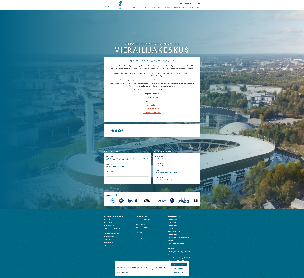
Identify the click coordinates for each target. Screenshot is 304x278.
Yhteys (171, 249)
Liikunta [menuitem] (177, 8)
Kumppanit (110, 195)
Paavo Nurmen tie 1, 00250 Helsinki (181, 258)
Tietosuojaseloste (174, 255)
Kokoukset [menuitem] (167, 8)
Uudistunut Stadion (113, 233)
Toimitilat (171, 240)
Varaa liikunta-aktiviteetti (145, 239)
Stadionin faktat (173, 225)
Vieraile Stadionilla (113, 216)
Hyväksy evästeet (179, 264)
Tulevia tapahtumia (162, 151)
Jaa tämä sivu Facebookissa (112, 130)
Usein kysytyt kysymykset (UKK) (179, 252)
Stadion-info (174, 216)
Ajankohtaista (111, 151)
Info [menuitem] (198, 8)
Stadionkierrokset (110, 222)
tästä (167, 90)
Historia (171, 228)
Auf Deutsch (196, 3)
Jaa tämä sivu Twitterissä (116, 130)
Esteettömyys (108, 246)
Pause (116, 195)
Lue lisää (125, 272)
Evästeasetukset (178, 272)
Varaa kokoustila (142, 227)
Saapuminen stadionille (152, 113)
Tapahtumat (141, 216)
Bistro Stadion (109, 225)
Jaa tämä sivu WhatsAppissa (122, 130)
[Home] (113, 5)
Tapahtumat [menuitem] (156, 8)
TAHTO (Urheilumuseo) (112, 228)
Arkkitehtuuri (108, 243)
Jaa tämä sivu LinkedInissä (119, 130)
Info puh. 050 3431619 (176, 261)
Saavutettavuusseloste (176, 243)
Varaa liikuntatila (142, 236)
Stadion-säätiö (173, 234)
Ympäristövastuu (174, 231)
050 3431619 (153, 109)
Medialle (107, 240)
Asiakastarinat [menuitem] (188, 8)
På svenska (188, 3)
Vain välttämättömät (178, 268)
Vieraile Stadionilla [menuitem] (141, 8)
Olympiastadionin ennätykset (178, 237)
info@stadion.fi (152, 105)
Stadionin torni (109, 219)
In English (179, 3)
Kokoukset (141, 224)
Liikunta (140, 233)
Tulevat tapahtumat (143, 219)
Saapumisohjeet (173, 219)
